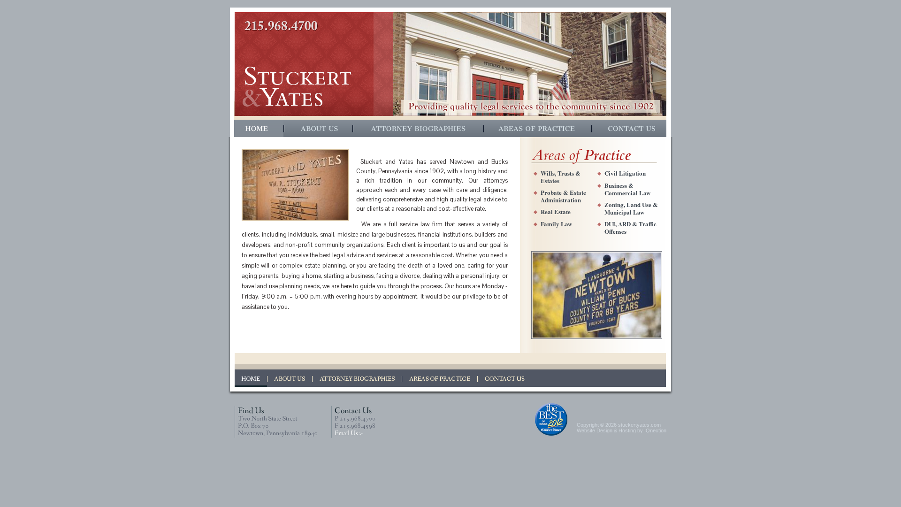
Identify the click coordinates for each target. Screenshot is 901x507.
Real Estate (556, 211)
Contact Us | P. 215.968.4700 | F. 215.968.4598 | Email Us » (353, 422)
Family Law (556, 223)
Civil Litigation (625, 173)
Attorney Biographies (418, 128)
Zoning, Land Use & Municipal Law (631, 208)
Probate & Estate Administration (563, 196)
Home (259, 128)
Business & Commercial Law (627, 189)
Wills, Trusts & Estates (560, 177)
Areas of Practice (538, 128)
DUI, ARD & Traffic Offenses (630, 227)
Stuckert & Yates (297, 87)
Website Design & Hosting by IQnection (621, 430)
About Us (318, 128)
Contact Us (629, 128)
